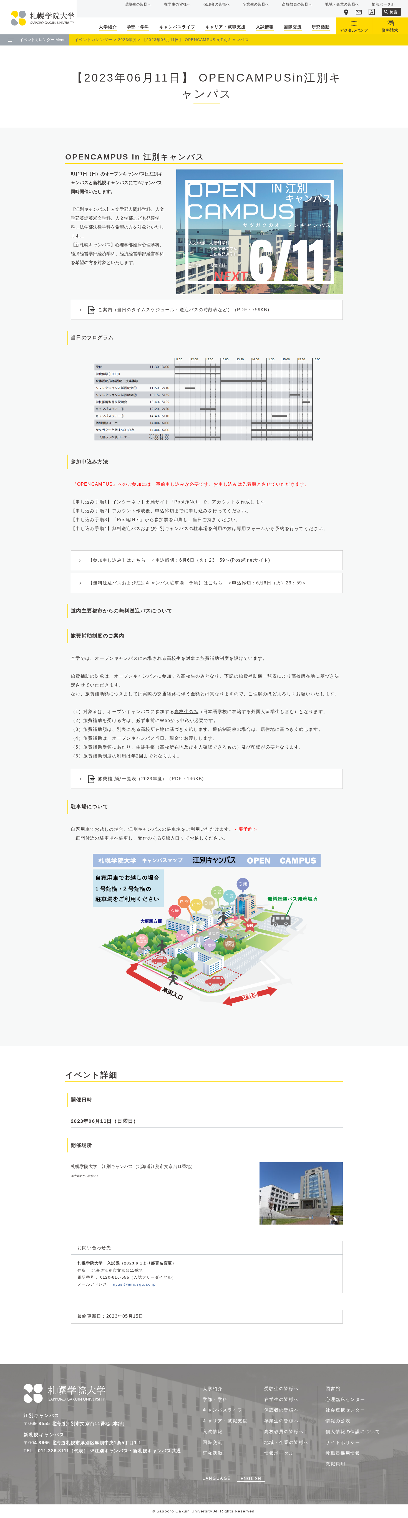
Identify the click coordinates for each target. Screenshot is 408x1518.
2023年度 (127, 39)
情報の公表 (338, 1420)
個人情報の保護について (353, 1431)
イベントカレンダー (93, 39)
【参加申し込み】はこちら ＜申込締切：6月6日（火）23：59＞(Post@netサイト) (179, 560)
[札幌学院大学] (42, 18)
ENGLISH (251, 1478)
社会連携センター (345, 1410)
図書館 (333, 1388)
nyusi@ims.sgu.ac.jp (134, 1284)
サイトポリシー (343, 1442)
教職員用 (336, 1463)
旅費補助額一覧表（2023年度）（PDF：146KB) (151, 778)
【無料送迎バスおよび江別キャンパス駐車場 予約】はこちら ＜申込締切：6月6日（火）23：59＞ (197, 583)
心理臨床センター (345, 1399)
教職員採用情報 (343, 1453)
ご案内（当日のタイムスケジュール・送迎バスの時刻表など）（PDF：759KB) (183, 309)
